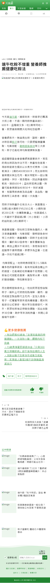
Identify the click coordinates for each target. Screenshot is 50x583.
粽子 (14, 142)
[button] (47, 8)
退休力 (15, 573)
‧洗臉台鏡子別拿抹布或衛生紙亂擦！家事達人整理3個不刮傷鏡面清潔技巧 (24, 359)
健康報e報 (12, 557)
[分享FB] (6, 13)
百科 (39, 8)
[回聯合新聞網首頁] (3, 3)
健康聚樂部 (21, 568)
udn (3, 59)
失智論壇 (21, 8)
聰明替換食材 (27, 146)
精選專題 (31, 568)
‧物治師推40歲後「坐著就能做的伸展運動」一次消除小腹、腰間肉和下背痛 (24, 339)
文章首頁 (24, 573)
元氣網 (9, 59)
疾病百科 (40, 568)
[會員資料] (43, 3)
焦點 (4, 8)
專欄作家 (33, 573)
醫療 (31, 8)
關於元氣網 (10, 568)
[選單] (46, 3)
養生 (12, 8)
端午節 (13, 116)
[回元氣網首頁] (9, 3)
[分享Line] (18, 13)
